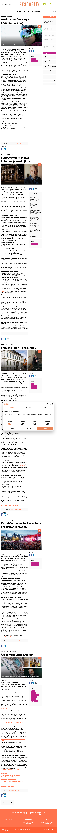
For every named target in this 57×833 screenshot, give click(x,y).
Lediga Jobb (30, 11)
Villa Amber (22, 465)
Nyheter (19, 11)
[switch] (22, 424)
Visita (32, 701)
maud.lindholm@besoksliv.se (16, 143)
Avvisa (12, 428)
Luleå (32, 383)
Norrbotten (33, 385)
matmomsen (33, 692)
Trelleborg (33, 699)
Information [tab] (28, 407)
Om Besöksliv (18, 829)
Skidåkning (33, 58)
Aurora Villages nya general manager (10, 505)
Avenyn (32, 690)
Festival (33, 562)
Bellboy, (2, 291)
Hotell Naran (20, 492)
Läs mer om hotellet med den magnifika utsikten (12, 753)
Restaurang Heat (34, 694)
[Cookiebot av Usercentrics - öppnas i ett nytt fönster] (48, 404)
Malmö (37, 562)
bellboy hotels (34, 243)
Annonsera (37, 11)
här (14, 132)
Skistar (32, 60)
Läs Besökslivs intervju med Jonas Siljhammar (11, 769)
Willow (36, 701)
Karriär (24, 11)
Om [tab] (45, 407)
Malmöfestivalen (34, 564)
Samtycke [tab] (12, 407)
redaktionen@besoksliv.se (16, 334)
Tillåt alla (45, 428)
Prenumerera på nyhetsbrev (7, 4)
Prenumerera (27, 829)
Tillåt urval (28, 428)
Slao (36, 60)
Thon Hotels (34, 697)
